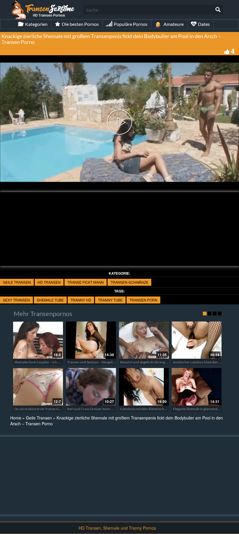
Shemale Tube (50, 299)
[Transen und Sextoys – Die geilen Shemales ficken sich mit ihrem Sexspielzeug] (91, 340)
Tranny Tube (110, 299)
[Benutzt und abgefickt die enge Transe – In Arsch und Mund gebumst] (144, 340)
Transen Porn (143, 299)
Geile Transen (17, 282)
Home (15, 418)
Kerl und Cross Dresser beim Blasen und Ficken (102, 409)
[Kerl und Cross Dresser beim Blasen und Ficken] (91, 386)
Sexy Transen (16, 299)
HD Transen (49, 282)
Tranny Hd (81, 299)
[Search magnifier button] (218, 10)
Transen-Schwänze (129, 282)
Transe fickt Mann (85, 282)
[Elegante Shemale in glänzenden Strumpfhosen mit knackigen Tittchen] (197, 386)
